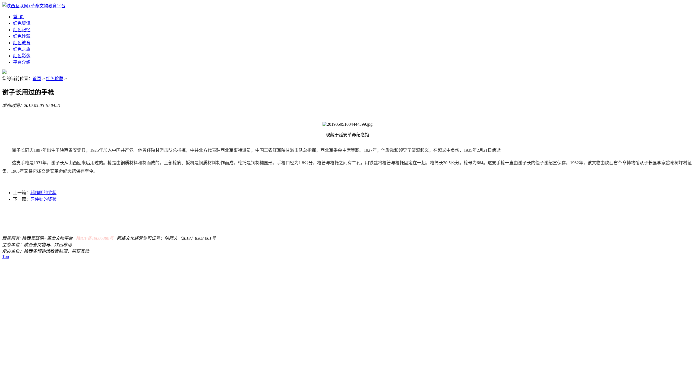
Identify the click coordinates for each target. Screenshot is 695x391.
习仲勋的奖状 (43, 199)
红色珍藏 (21, 36)
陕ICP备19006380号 (93, 238)
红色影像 (21, 55)
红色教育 (21, 42)
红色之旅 (21, 49)
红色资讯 (21, 23)
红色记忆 (21, 29)
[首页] (33, 6)
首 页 (18, 16)
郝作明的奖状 (43, 192)
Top (5, 256)
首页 (37, 78)
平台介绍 (21, 62)
